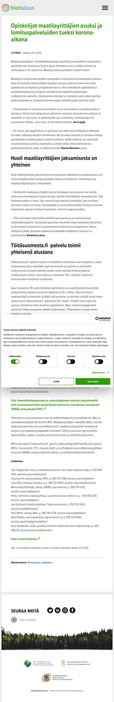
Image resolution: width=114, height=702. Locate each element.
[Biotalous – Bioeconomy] (17, 7)
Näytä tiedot (98, 372)
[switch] (43, 361)
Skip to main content (12, 15)
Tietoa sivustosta (56, 690)
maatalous (46, 562)
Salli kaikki (92, 381)
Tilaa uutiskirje (27, 619)
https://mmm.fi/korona (24, 539)
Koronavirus (34, 562)
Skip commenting (57, 578)
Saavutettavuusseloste (74, 690)
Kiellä (56, 381)
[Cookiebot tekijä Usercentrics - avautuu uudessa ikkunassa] (98, 319)
